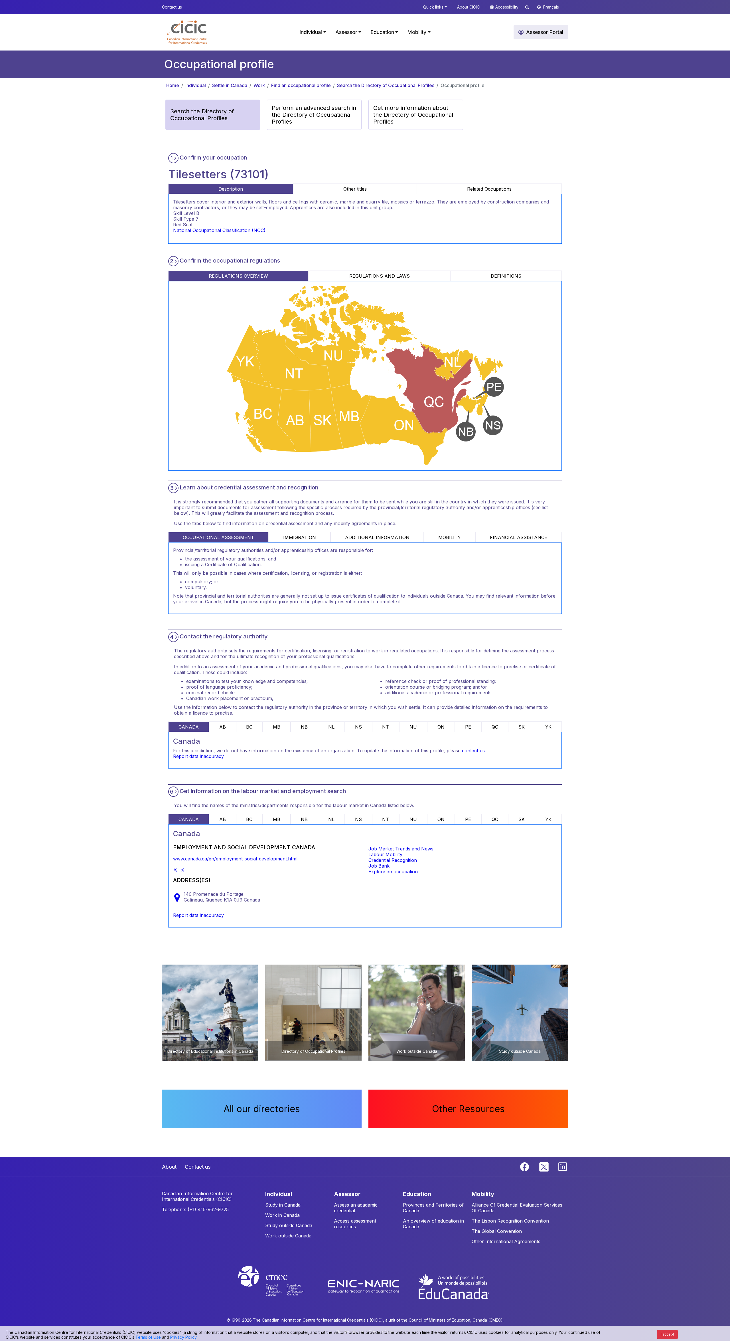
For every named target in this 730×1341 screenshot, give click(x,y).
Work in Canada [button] (282, 1215)
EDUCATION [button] (417, 1194)
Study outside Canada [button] (288, 1225)
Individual (195, 85)
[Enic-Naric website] (364, 1286)
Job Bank (379, 866)
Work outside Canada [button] (288, 1236)
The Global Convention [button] (497, 1231)
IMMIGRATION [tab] (299, 537)
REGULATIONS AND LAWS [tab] (379, 276)
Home (172, 85)
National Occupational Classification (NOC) (219, 230)
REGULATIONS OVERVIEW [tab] (238, 276)
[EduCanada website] (453, 1286)
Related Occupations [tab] (489, 189)
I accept (667, 1334)
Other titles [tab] (355, 189)
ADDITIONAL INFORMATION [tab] (377, 537)
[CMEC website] (278, 1286)
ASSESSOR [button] (347, 1194)
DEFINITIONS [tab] (506, 276)
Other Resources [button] (468, 1108)
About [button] (169, 1167)
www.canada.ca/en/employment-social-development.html (235, 859)
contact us (473, 750)
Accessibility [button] (507, 7)
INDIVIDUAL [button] (278, 1194)
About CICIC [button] (468, 7)
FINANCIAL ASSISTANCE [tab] (518, 537)
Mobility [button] (416, 32)
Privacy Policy (183, 1337)
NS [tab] (358, 727)
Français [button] (551, 7)
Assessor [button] (346, 32)
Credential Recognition (392, 860)
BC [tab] (249, 727)
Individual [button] (310, 32)
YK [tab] (548, 727)
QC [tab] (495, 727)
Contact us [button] (172, 7)
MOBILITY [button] (483, 1194)
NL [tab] (331, 727)
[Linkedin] (562, 1166)
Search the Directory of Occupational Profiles (385, 85)
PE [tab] (468, 727)
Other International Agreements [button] (506, 1241)
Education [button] (382, 32)
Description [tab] (230, 189)
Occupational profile (462, 85)
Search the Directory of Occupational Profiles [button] (202, 115)
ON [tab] (441, 727)
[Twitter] (544, 1166)
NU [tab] (413, 727)
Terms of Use (148, 1337)
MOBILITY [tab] (449, 537)
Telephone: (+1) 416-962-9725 (195, 1209)
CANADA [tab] (189, 727)
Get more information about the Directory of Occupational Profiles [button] (413, 114)
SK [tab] (521, 727)
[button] (187, 32)
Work (259, 85)
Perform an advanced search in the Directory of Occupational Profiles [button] (314, 114)
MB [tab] (276, 727)
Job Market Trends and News (400, 849)
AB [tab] (222, 727)
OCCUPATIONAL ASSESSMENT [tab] (218, 537)
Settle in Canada (229, 85)
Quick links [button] (433, 7)
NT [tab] (385, 727)
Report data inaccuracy (198, 756)
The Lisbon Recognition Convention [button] (510, 1221)
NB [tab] (304, 727)
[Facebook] (525, 1166)
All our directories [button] (262, 1108)
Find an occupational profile (301, 85)
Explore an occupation (393, 871)
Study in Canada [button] (283, 1205)
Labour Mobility (385, 854)
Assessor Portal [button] (544, 32)
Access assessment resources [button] (355, 1223)
